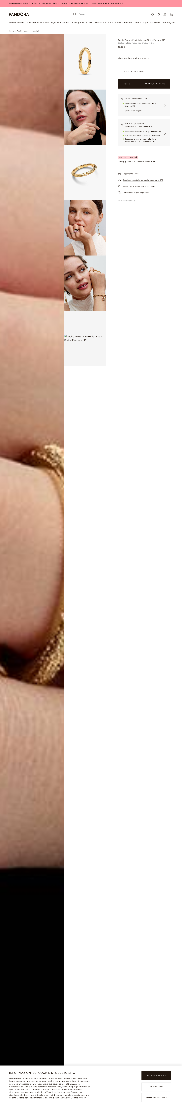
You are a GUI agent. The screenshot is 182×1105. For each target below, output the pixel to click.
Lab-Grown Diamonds (37, 22)
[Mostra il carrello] (171, 14)
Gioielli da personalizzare (147, 22)
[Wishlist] (152, 14)
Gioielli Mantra (16, 22)
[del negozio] (159, 14)
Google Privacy (78, 1098)
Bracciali (99, 22)
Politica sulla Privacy (59, 1098)
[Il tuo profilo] (165, 14)
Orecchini (127, 22)
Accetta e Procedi (156, 1076)
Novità (66, 22)
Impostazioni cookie (156, 1097)
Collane (109, 22)
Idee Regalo (168, 22)
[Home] (19, 14)
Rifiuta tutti (156, 1087)
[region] (91, 1085)
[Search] (74, 14)
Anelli (118, 22)
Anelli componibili (31, 31)
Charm (89, 22)
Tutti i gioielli (77, 22)
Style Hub (56, 22)
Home (11, 31)
